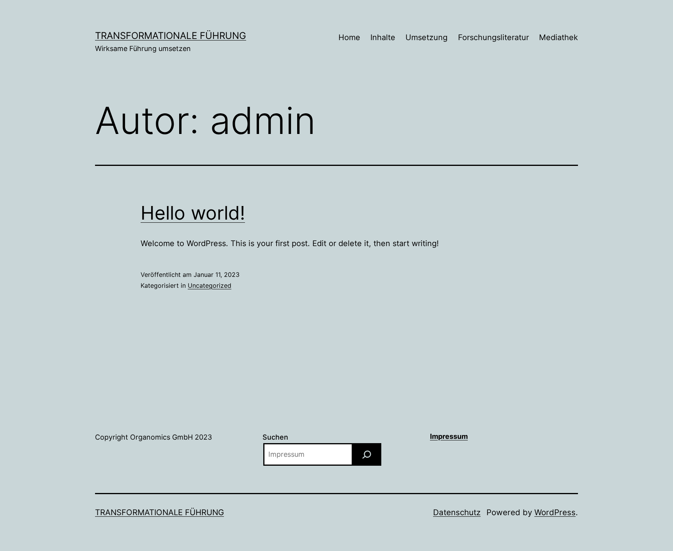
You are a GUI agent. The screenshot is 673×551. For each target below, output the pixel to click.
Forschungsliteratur (493, 37)
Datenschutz (457, 512)
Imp (436, 436)
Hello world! (193, 212)
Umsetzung (426, 37)
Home (349, 37)
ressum (455, 436)
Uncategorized (209, 285)
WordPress (555, 512)
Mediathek (558, 37)
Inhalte (382, 37)
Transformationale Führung (170, 35)
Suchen (275, 437)
